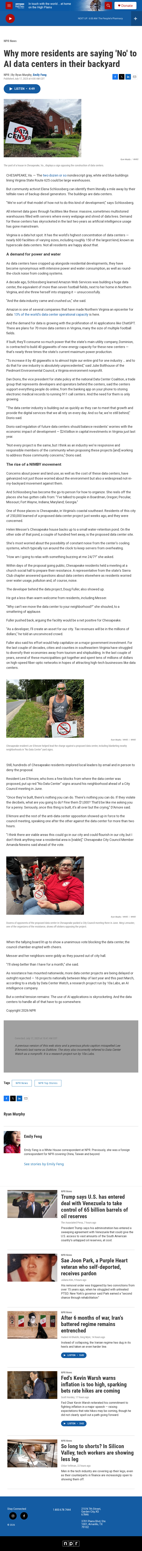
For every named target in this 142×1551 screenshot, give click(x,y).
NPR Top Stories (48, 1083)
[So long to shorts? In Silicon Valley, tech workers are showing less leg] (32, 1453)
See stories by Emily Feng (44, 1164)
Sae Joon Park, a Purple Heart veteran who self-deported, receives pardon (94, 1267)
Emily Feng (40, 75)
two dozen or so (55, 175)
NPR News (10, 41)
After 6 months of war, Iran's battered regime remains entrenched (92, 1324)
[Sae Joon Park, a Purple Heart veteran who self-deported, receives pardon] (32, 1267)
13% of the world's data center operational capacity (51, 314)
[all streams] (136, 18)
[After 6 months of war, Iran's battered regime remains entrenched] (32, 1325)
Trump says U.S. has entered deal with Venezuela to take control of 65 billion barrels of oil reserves (94, 1206)
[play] (10, 18)
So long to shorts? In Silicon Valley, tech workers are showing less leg (97, 1452)
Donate (127, 6)
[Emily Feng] (12, 1142)
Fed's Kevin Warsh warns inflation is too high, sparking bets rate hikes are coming (94, 1384)
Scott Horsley (68, 1397)
